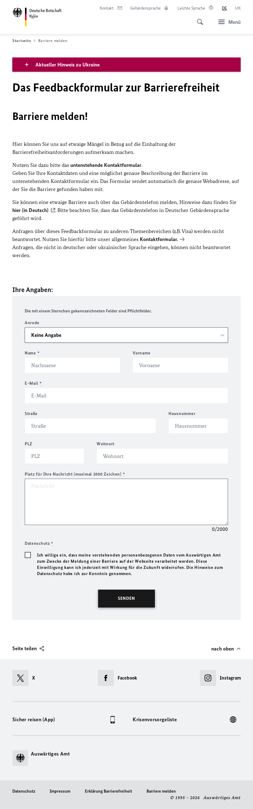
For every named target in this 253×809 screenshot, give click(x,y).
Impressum (60, 791)
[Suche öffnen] (198, 18)
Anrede (32, 322)
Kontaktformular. (159, 239)
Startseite (21, 40)
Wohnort (105, 444)
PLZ (28, 444)
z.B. (177, 231)
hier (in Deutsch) (30, 210)
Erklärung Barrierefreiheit (108, 791)
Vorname (141, 353)
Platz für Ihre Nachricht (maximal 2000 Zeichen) (75, 474)
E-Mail (33, 383)
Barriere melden (161, 791)
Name (32, 353)
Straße (31, 413)
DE (224, 8)
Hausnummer (181, 413)
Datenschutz (23, 791)
